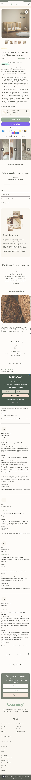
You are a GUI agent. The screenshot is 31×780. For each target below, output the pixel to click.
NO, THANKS (15, 402)
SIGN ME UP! (15, 395)
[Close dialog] (29, 375)
